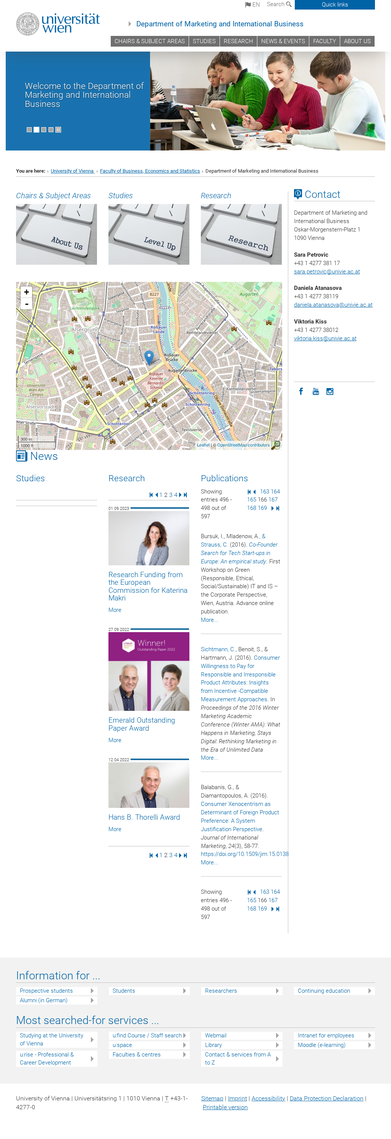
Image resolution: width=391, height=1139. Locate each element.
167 (273, 499)
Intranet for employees (326, 1035)
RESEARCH (238, 41)
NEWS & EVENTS (283, 41)
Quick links (335, 4)
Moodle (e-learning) (322, 1045)
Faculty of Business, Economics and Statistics (150, 171)
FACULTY (324, 41)
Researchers (221, 990)
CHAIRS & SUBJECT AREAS (150, 41)
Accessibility (268, 1098)
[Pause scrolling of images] (58, 130)
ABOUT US (357, 41)
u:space (122, 1045)
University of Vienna (73, 171)
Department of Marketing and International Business (220, 24)
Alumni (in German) (44, 1000)
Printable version (225, 1107)
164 (275, 491)
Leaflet (203, 445)
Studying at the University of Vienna (51, 1039)
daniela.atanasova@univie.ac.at (333, 304)
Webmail (215, 1035)
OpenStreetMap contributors (243, 445)
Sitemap (212, 1098)
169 (262, 508)
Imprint (237, 1098)
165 (251, 499)
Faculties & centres (137, 1054)
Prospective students (46, 990)
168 (251, 508)
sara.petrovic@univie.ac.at (327, 271)
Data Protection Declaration (327, 1098)
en (255, 4)
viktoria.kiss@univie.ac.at (325, 338)
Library (213, 1045)
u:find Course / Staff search (147, 1035)
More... (209, 619)
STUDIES (204, 41)
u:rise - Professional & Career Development (47, 1058)
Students (124, 990)
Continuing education (324, 990)
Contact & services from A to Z (238, 1058)
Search (276, 4)
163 (264, 491)
